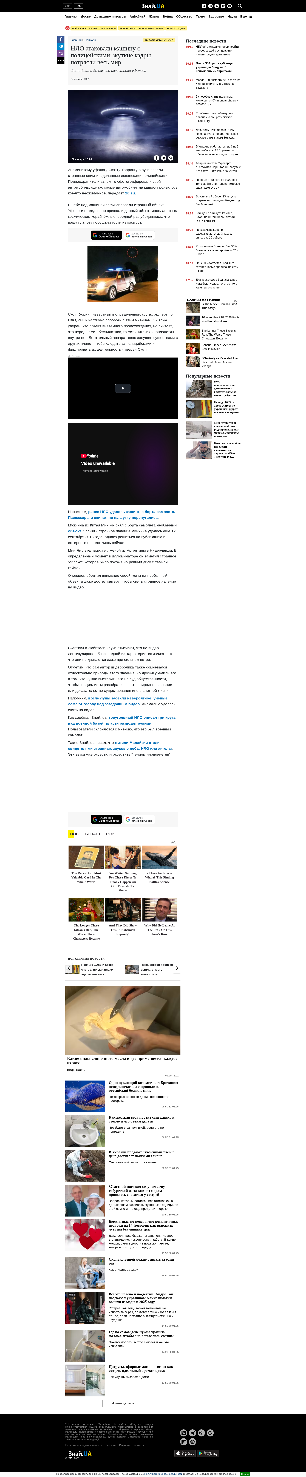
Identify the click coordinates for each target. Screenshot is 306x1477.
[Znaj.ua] (153, 6)
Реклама (111, 1445)
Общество (184, 16)
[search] (239, 6)
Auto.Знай (137, 16)
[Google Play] (208, 1453)
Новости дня (176, 28)
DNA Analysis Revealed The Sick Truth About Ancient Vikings (220, 362)
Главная (70, 16)
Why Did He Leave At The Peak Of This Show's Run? (159, 930)
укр (67, 5)
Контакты (139, 1445)
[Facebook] (60, 39)
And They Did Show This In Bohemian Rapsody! (123, 930)
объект (74, 531)
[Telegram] (204, 6)
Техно (200, 16)
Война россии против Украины (94, 28)
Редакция (124, 1445)
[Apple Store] (185, 1453)
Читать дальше (123, 1403)
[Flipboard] (223, 6)
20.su (130, 193)
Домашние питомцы (110, 16)
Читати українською (159, 40)
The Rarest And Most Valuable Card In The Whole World (86, 877)
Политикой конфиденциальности (163, 1473)
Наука (232, 16)
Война (168, 16)
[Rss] (216, 6)
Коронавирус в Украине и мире (141, 28)
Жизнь (154, 16)
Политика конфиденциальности (83, 1445)
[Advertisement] (123, 617)
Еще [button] (244, 16)
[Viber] (210, 6)
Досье (86, 16)
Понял (245, 1474)
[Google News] (210, 1432)
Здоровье (216, 16)
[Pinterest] (229, 6)
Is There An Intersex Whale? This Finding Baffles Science (159, 877)
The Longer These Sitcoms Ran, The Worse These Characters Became (219, 334)
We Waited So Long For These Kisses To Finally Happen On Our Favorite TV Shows (123, 881)
